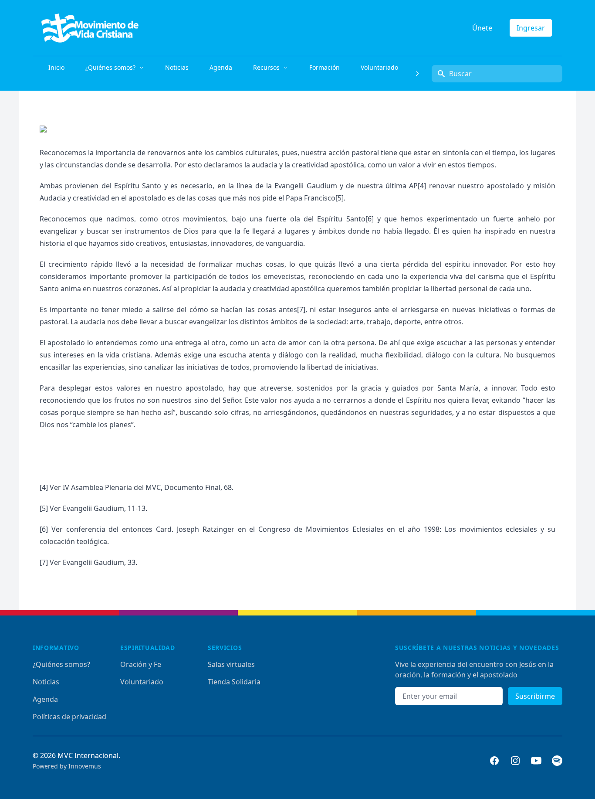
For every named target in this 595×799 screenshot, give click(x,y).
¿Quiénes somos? (61, 664)
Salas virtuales (231, 664)
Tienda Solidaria (234, 682)
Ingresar (531, 28)
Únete (482, 28)
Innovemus (84, 766)
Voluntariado (141, 682)
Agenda (45, 699)
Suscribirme (535, 696)
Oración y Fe (140, 664)
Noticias (46, 682)
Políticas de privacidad (69, 716)
